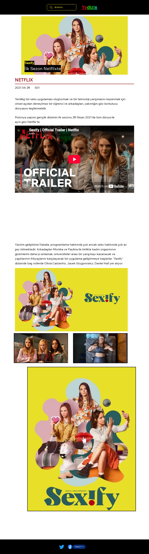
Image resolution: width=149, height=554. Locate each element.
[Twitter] (62, 547)
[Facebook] (70, 547)
